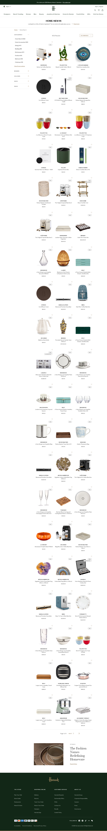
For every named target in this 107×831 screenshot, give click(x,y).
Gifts (88, 14)
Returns (36, 798)
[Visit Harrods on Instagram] (82, 820)
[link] (48, 754)
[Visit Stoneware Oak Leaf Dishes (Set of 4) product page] (63, 110)
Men (35, 14)
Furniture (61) (18, 55)
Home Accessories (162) (21, 42)
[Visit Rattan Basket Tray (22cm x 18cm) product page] (83, 521)
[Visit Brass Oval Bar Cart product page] (83, 178)
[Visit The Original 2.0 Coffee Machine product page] (83, 452)
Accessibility (17, 825)
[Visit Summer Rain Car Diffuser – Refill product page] (44, 144)
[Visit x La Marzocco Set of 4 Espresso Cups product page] (83, 110)
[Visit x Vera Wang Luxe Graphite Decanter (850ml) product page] (44, 247)
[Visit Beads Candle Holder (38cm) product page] (63, 42)
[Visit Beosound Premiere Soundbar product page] (63, 282)
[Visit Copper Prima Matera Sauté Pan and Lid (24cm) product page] (83, 660)
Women (28, 14)
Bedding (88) (18, 49)
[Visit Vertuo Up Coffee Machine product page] (44, 42)
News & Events (18, 805)
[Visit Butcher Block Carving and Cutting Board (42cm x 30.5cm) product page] (63, 487)
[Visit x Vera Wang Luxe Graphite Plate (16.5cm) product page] (83, 487)
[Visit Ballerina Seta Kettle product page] (44, 315)
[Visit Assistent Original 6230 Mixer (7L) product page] (63, 695)
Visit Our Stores (98, 14)
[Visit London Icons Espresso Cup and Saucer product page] (44, 384)
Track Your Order (38, 802)
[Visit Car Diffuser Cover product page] (44, 75)
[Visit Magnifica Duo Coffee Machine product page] (63, 521)
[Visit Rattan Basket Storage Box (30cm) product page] (83, 75)
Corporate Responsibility (81, 798)
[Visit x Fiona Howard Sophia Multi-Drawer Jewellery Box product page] (83, 247)
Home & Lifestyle (68, 14)
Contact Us (57, 805)
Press (75, 805)
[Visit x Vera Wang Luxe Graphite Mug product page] (44, 419)
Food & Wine (80, 14)
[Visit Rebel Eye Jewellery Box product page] (83, 42)
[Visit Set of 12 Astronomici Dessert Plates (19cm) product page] (83, 591)
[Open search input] (95, 10)
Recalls (56, 809)
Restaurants (17, 802)
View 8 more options (19, 66)
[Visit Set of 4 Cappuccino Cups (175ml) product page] (83, 626)
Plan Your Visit (18, 795)
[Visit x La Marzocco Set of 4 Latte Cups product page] (44, 110)
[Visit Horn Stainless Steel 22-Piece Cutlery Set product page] (83, 556)
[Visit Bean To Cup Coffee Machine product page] (63, 591)
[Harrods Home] (53, 8)
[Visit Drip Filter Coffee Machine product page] (83, 282)
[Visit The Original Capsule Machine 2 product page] (63, 178)
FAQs (55, 802)
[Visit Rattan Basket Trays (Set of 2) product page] (63, 419)
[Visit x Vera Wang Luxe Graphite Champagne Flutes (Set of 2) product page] (44, 487)
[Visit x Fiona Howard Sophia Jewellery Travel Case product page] (63, 384)
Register (101, 6)
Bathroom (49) (19, 59)
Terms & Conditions (27, 825)
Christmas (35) (19, 62)
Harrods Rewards (59, 795)
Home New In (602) (20, 39)
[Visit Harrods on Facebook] (79, 820)
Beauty (41, 14)
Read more (76, 24)
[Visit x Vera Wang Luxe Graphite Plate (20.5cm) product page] (63, 350)
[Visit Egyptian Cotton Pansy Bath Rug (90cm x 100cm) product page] (44, 556)
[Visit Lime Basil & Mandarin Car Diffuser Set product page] (63, 660)
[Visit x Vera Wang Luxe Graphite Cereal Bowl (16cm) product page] (63, 626)
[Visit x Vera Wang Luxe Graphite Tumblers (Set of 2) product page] (83, 384)
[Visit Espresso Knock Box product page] (63, 144)
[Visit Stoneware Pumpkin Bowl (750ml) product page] (44, 521)
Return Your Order (39, 805)
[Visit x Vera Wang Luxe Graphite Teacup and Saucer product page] (83, 350)
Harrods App (37, 812)
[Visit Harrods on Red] (89, 820)
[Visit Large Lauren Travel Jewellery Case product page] (44, 695)
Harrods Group (78, 795)
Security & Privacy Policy (40, 825)
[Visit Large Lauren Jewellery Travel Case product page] (44, 660)
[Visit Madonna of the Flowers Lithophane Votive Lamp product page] (63, 247)
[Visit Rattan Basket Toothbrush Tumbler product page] (44, 178)
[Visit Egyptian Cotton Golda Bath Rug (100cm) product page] (63, 452)
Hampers (36, 809)
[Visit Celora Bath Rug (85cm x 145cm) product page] (63, 556)
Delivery (36, 795)
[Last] (79, 733)
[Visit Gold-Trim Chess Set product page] (83, 212)
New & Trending (18, 14)
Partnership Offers (59, 798)
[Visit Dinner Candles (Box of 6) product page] (83, 144)
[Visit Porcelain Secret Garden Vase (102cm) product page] (63, 315)
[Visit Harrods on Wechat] (92, 820)
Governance (77, 809)
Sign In (96, 6)
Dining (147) (18, 45)
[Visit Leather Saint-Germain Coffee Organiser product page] (63, 212)
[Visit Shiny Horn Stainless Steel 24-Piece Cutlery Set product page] (44, 350)
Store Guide (17, 798)
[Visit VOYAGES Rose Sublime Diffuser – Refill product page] (63, 75)
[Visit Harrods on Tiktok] (85, 820)
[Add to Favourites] (52, 42)
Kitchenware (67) (19, 52)
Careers (76, 802)
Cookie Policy (58, 812)
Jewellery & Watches (53, 14)
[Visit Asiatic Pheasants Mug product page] (83, 419)
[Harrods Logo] (53, 779)
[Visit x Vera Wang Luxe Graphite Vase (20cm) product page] (44, 626)
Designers (7, 14)
